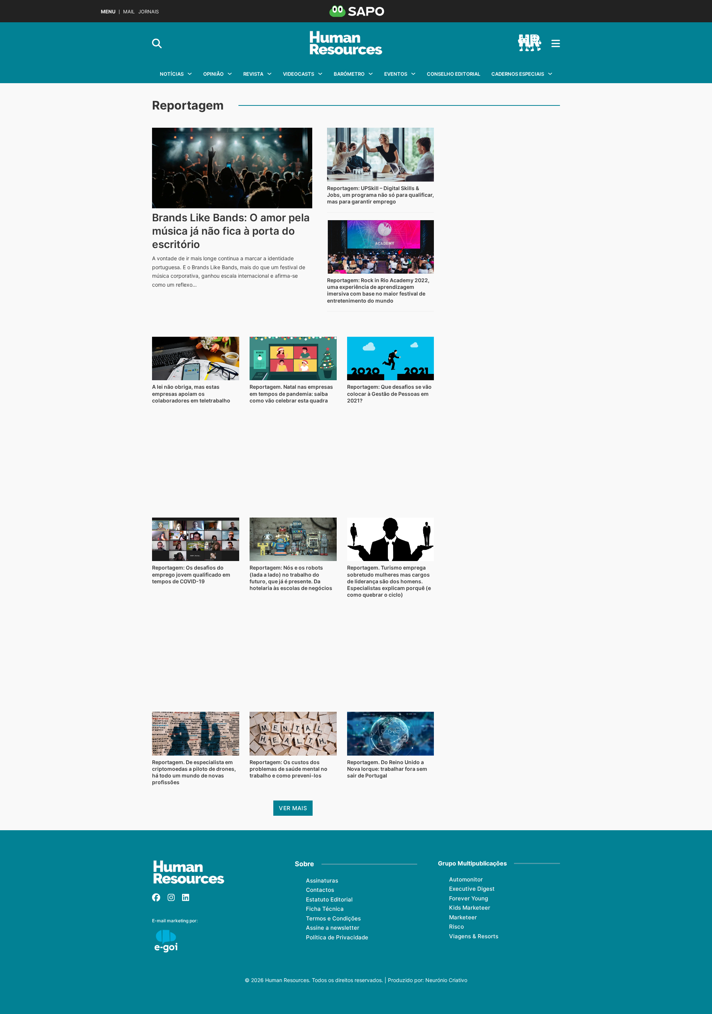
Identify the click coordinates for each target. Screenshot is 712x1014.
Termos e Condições (333, 918)
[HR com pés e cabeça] (529, 43)
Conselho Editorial (453, 74)
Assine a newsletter (332, 927)
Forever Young (468, 898)
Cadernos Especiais (517, 74)
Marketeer (463, 917)
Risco (456, 926)
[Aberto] (555, 43)
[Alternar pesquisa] (157, 43)
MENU (108, 11)
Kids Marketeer (469, 907)
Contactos (320, 889)
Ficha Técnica (325, 908)
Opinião (213, 74)
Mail (129, 11)
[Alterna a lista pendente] (189, 73)
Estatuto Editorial (329, 899)
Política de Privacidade (337, 937)
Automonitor (466, 879)
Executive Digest (472, 888)
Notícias (172, 74)
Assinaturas (322, 880)
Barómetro (349, 74)
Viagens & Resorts (473, 936)
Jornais (148, 11)
